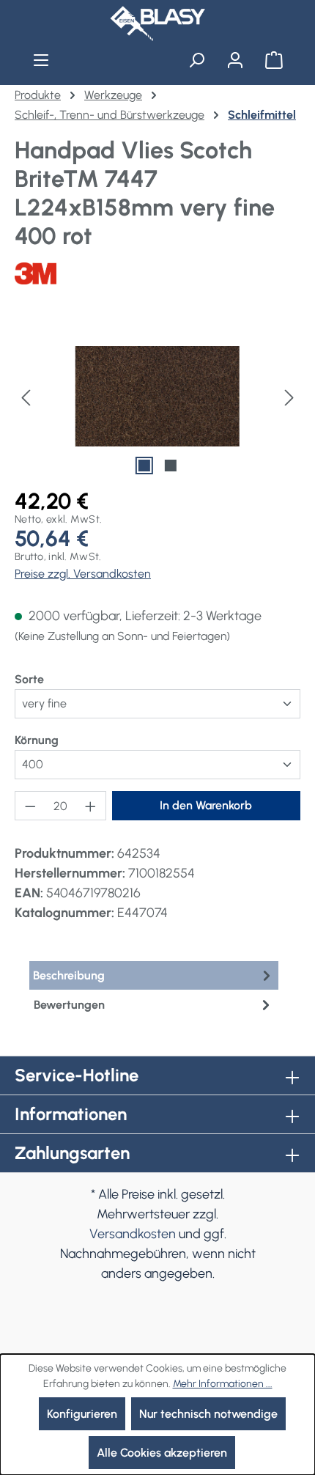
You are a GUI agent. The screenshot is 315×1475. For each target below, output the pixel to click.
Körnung (37, 739)
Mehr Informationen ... (223, 1383)
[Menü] (41, 60)
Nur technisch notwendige (208, 1414)
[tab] (153, 975)
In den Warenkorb (206, 805)
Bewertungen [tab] (69, 1005)
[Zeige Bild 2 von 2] (171, 465)
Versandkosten (132, 1234)
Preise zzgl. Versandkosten (83, 574)
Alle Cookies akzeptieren (162, 1453)
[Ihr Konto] (235, 60)
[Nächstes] (289, 396)
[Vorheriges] (26, 396)
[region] (157, 396)
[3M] (157, 273)
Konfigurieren (82, 1414)
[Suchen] (197, 60)
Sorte (29, 679)
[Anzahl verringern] (30, 805)
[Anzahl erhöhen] (90, 805)
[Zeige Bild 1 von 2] (144, 465)
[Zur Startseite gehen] (157, 23)
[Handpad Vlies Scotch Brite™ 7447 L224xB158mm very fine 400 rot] (157, 396)
